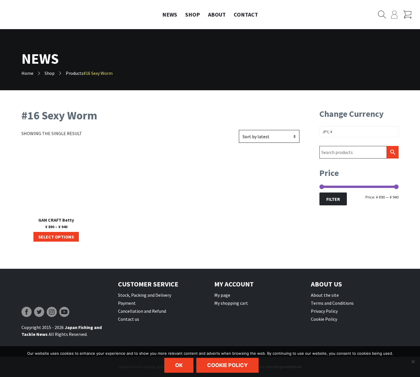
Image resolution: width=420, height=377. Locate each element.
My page (222, 295)
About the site (325, 295)
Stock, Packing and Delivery (144, 295)
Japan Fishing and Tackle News (44, 15)
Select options (56, 237)
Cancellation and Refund (142, 311)
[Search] (384, 15)
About (217, 14)
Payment (127, 303)
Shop (192, 14)
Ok (179, 365)
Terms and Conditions (332, 303)
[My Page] (397, 15)
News (169, 14)
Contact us (128, 319)
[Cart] (409, 15)
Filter (333, 199)
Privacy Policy (324, 311)
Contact (246, 14)
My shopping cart (231, 303)
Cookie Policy (324, 319)
